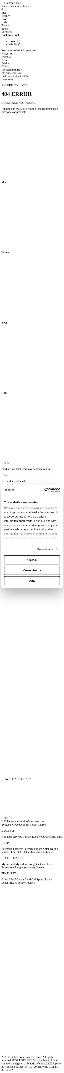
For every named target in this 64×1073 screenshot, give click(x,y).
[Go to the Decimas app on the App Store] (32, 768)
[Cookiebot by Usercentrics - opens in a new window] (45, 490)
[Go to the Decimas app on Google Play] (32, 750)
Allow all (32, 559)
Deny (32, 580)
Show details (44, 549)
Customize (30, 570)
